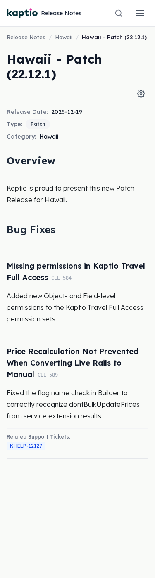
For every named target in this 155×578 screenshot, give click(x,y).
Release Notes (26, 37)
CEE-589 (48, 375)
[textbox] (77, 193)
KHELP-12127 (26, 446)
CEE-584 (61, 278)
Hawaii (63, 37)
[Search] (118, 13)
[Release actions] (141, 93)
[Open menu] (140, 13)
